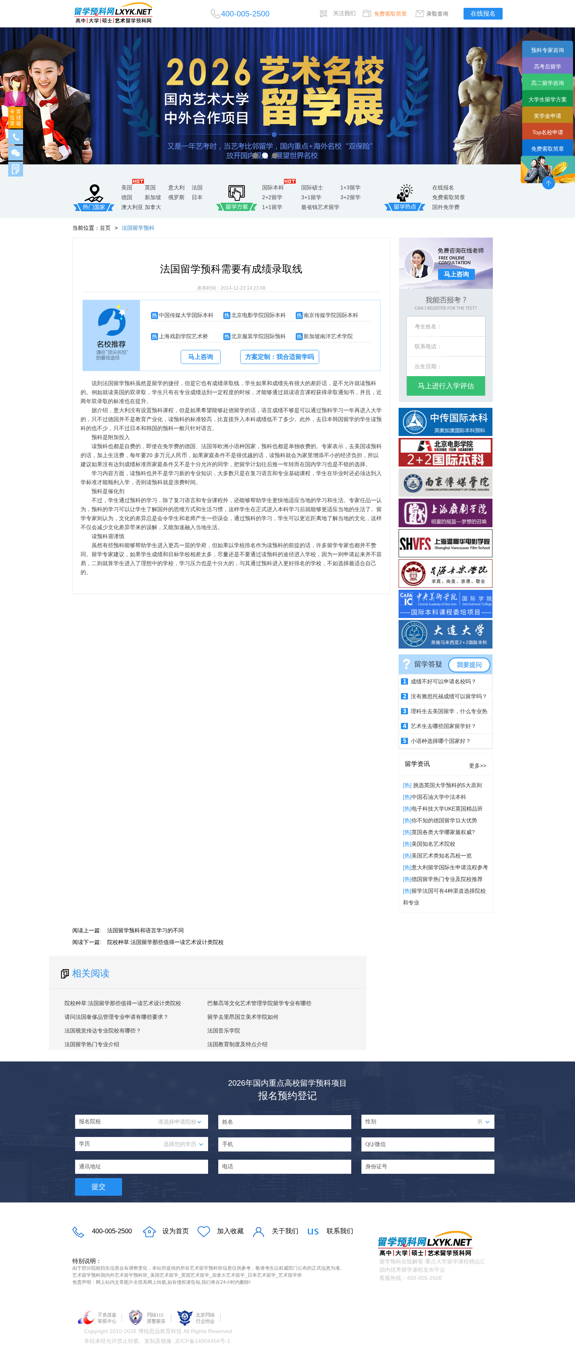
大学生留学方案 (547, 99)
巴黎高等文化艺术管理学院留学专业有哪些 (259, 1003)
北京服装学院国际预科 (258, 336)
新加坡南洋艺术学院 (328, 336)
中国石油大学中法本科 (438, 797)
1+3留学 (350, 187)
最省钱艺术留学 (320, 207)
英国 (150, 187)
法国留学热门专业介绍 (92, 1044)
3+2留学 (350, 197)
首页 (105, 228)
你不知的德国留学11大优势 (444, 820)
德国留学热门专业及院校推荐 (447, 879)
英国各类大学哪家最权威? (443, 832)
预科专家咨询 (547, 50)
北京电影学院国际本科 (258, 315)
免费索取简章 (390, 14)
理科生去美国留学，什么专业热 (449, 711)
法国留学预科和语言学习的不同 (145, 930)
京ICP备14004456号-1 (202, 1341)
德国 (126, 197)
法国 (197, 187)
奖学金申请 (547, 116)
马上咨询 (200, 356)
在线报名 (483, 13)
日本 (197, 197)
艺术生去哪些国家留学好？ (443, 726)
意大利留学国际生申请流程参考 (449, 867)
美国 (126, 187)
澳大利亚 (132, 207)
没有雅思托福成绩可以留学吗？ (449, 696)
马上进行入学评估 (446, 386)
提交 (99, 1187)
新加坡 (153, 197)
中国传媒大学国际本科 (186, 315)
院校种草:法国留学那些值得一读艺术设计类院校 (165, 942)
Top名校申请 (547, 132)
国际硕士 (312, 187)
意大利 (176, 187)
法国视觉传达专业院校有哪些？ (103, 1030)
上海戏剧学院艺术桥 (183, 336)
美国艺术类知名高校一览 (441, 855)
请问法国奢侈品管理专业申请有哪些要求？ (117, 1017)
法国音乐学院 (223, 1030)
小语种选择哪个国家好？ (441, 741)
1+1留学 (272, 207)
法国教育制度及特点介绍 (237, 1044)
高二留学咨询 (547, 83)
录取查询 (437, 14)
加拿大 (153, 207)
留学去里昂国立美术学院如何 (243, 1017)
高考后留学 (547, 66)
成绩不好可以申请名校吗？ (443, 681)
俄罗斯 (176, 197)
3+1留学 (311, 197)
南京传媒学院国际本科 (331, 315)
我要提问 (469, 664)
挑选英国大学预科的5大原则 (446, 785)
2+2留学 (272, 197)
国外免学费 (446, 207)
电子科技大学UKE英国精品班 (447, 808)
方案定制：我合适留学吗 (279, 356)
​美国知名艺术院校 (433, 844)
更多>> (477, 765)
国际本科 (273, 187)
